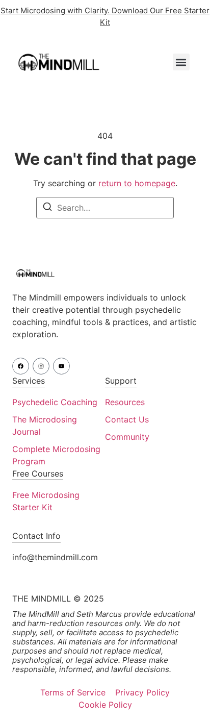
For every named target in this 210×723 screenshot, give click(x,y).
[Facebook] (20, 366)
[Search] (47, 208)
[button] (181, 62)
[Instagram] (41, 366)
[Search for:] (105, 207)
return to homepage (136, 183)
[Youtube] (61, 366)
